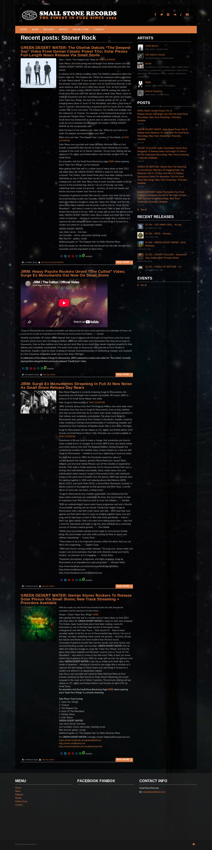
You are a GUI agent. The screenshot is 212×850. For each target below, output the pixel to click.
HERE (111, 162)
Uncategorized (56, 262)
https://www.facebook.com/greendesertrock (80, 740)
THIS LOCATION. (97, 403)
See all (143, 210)
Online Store (80, 29)
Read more (123, 262)
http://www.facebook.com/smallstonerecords (80, 747)
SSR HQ (44, 262)
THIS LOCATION (107, 60)
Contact (99, 29)
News (35, 29)
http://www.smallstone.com (72, 743)
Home (23, 29)
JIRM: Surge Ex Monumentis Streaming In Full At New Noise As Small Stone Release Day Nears (76, 386)
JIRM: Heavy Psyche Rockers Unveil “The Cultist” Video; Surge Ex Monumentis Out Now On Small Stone (73, 273)
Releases (48, 29)
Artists (63, 29)
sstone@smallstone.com (154, 792)
